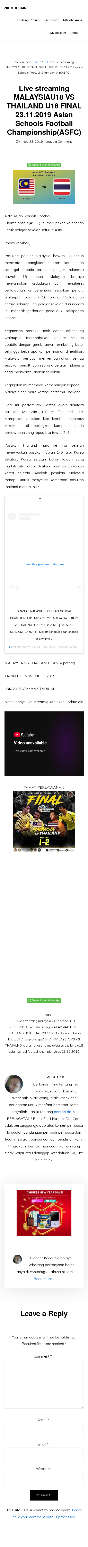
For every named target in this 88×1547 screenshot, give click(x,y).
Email (43, 1444)
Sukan (46, 1015)
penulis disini (65, 1111)
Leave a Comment (58, 141)
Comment (43, 1356)
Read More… (44, 1278)
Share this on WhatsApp (46, 164)
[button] (82, 30)
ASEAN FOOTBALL (43, 646)
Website (43, 1468)
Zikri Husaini (15, 8)
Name (43, 1420)
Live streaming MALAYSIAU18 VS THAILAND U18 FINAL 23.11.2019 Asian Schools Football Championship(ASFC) (44, 1033)
